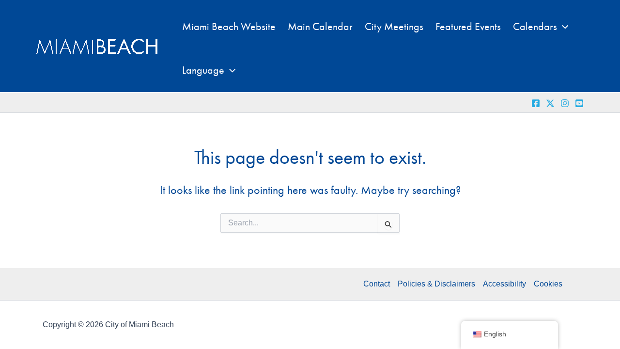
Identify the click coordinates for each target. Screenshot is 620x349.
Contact (376, 284)
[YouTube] (579, 103)
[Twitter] (550, 103)
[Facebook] (535, 103)
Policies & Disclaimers (436, 284)
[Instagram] (564, 103)
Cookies (548, 284)
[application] (562, 26)
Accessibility (504, 284)
